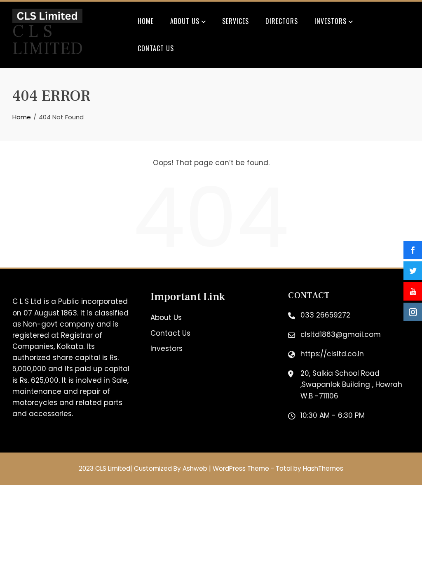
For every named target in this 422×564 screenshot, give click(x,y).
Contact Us (156, 48)
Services (235, 21)
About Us (184, 21)
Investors (330, 21)
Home (146, 21)
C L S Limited (47, 40)
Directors (281, 21)
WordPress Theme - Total (252, 468)
